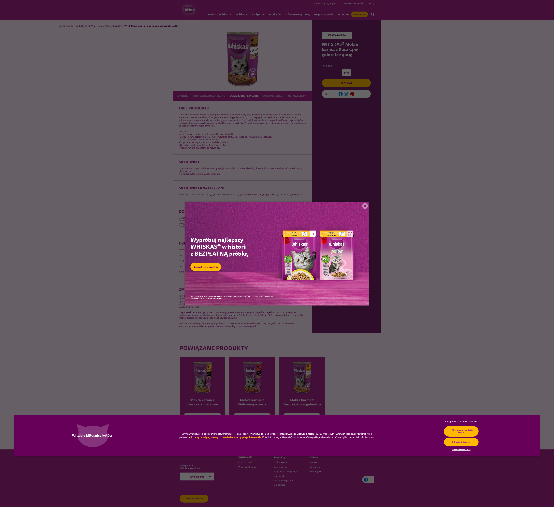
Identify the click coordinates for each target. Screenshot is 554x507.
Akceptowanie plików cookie (462, 431)
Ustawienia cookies (461, 449)
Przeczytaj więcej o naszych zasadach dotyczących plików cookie (226, 437)
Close (365, 206)
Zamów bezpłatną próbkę (206, 266)
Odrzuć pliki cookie (461, 442)
